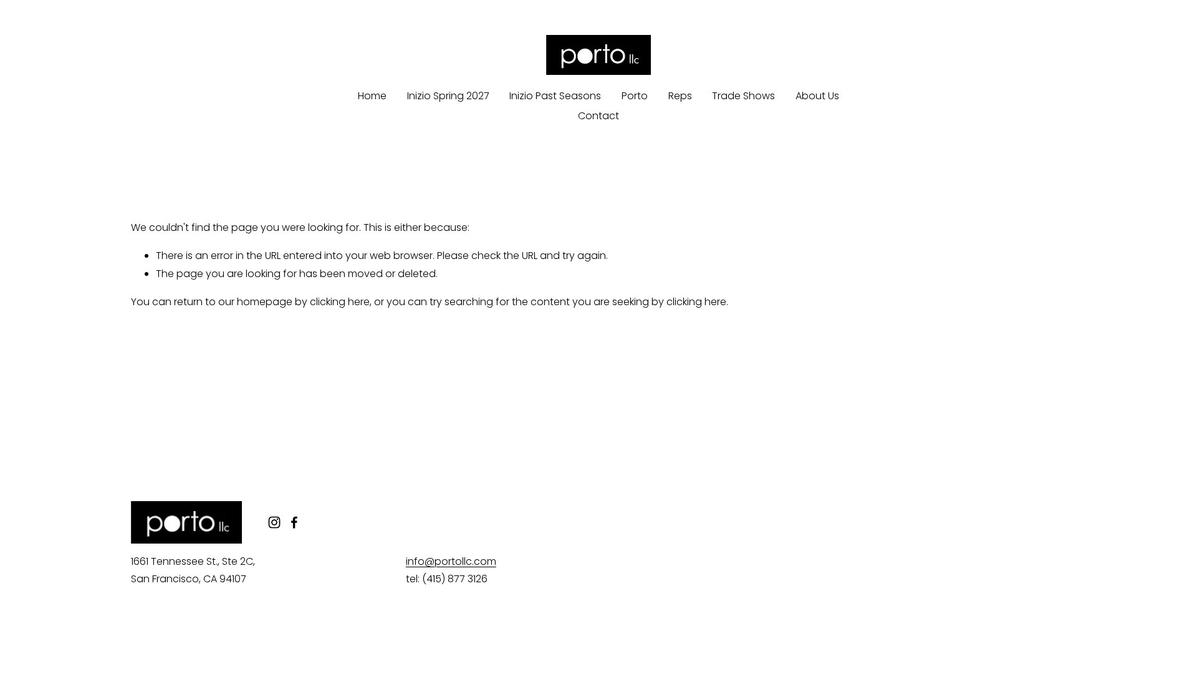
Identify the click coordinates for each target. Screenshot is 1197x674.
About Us (817, 96)
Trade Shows (743, 96)
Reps (680, 96)
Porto (635, 96)
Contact (598, 116)
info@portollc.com (451, 561)
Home (372, 96)
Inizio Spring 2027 (448, 96)
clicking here (340, 302)
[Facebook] (294, 522)
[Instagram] (274, 522)
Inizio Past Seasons (555, 96)
